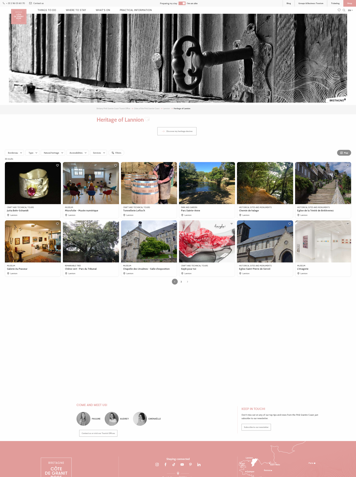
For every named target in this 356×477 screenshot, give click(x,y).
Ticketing (335, 3)
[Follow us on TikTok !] (174, 465)
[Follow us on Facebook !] (165, 465)
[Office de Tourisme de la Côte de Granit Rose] (18, 14)
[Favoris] (339, 10)
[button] (344, 10)
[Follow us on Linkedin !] (199, 465)
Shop (349, 3)
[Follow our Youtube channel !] (182, 465)
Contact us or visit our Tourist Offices (98, 433)
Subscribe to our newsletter (256, 427)
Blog (289, 3)
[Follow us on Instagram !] (157, 465)
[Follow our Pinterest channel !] (190, 465)
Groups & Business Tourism (310, 3)
